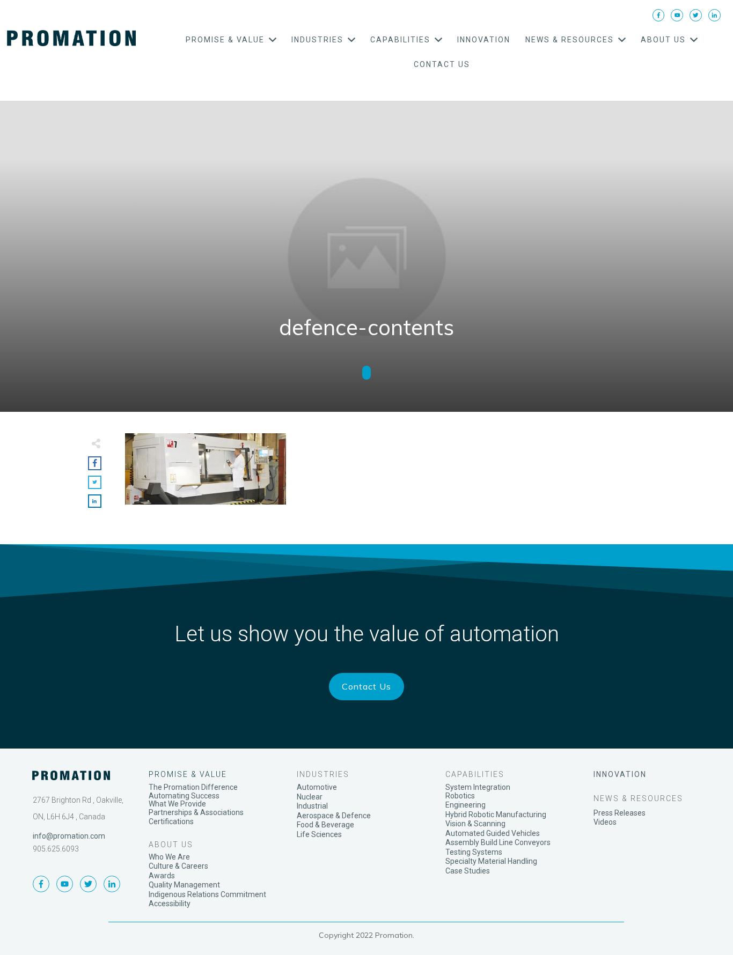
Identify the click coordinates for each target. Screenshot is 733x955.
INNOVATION (620, 774)
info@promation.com (69, 836)
